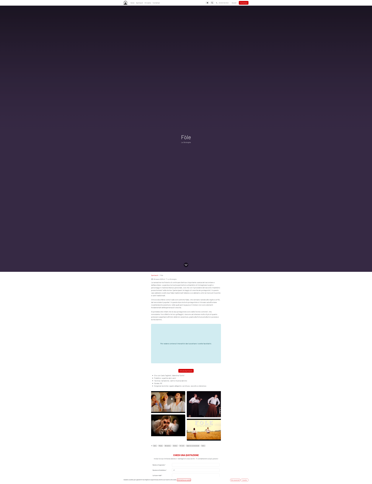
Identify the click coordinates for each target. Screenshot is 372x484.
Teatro (203, 445)
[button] (212, 3)
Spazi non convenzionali (193, 445)
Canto (154, 445)
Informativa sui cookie (184, 480)
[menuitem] (132, 3)
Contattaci (243, 3)
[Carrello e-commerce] (207, 3)
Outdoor (175, 445)
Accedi (234, 3)
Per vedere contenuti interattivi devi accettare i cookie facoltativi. (186, 343)
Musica (160, 445)
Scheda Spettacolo (186, 371)
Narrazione (168, 445)
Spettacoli (154, 275)
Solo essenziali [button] (235, 480)
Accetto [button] (244, 480)
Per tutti (182, 445)
